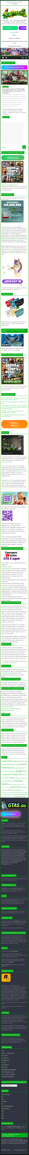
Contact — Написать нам (7, 1053)
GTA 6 (3, 712)
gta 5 (21, 771)
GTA (11, 94)
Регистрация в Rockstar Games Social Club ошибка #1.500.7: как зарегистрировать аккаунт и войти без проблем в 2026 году (14, 407)
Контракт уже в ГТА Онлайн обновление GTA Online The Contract (13, 91)
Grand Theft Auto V (18, 96)
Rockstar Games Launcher (14, 784)
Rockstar (12, 781)
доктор (4, 102)
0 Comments (15, 94)
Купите (26, 1140)
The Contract (10, 100)
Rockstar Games (22, 98)
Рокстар (3, 792)
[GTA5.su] (14, 52)
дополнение (15, 102)
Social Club (4, 100)
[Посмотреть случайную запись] (26, 57)
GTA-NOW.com (5, 1058)
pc (12, 98)
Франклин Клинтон (6, 106)
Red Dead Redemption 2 (7, 1106)
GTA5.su (3, 823)
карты (12, 252)
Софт (2, 1115)
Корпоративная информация (8, 1069)
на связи (23, 252)
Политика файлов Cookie (7, 1072)
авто (13, 754)
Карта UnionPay (5, 964)
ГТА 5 (23, 100)
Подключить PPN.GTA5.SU (14, 67)
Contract (22, 94)
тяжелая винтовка (12, 104)
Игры (2, 1111)
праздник (5, 796)
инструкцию (19, 471)
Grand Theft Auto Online (11, 764)
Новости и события (14, 38)
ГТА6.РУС (3, 1062)
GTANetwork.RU (5, 1060)
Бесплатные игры (9, 710)
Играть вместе (14, 424)
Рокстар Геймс (8, 792)
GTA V (10, 98)
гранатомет (18, 100)
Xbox (15, 100)
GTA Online (5, 86)
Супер (2, 1118)
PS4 (8, 781)
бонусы (22, 792)
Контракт (20, 102)
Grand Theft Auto (10, 96)
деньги (2, 794)
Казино (22, 790)
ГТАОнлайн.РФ (5, 1065)
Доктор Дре (8, 102)
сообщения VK (5, 673)
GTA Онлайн (8, 778)
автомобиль (17, 792)
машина (16, 794)
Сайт (2, 1113)
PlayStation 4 (24, 778)
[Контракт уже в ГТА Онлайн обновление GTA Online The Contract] (14, 71)
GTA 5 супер (4, 1055)
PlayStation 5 (4, 781)
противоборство (10, 796)
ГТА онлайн (16, 790)
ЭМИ (16, 106)
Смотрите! (11, 962)
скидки (16, 796)
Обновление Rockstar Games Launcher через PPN (14, 42)
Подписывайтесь (6, 568)
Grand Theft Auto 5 (6, 1094)
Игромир (16, 921)
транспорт (22, 796)
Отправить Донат (6, 566)
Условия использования (7, 1076)
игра (12, 794)
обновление (5, 104)
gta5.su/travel (14, 951)
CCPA (2, 1051)
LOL (2, 1104)
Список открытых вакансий (8, 1074)
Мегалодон (18, 46)
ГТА (5, 790)
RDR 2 (14, 35)
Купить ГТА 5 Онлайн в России (9, 185)
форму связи (14, 675)
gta (23, 96)
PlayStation (16, 98)
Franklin (4, 96)
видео (26, 792)
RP (2, 710)
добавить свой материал (13, 1126)
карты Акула (11, 46)
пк (1, 796)
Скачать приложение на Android (10, 708)
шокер (13, 106)
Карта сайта (4, 1067)
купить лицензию (13, 249)
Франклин (19, 104)
